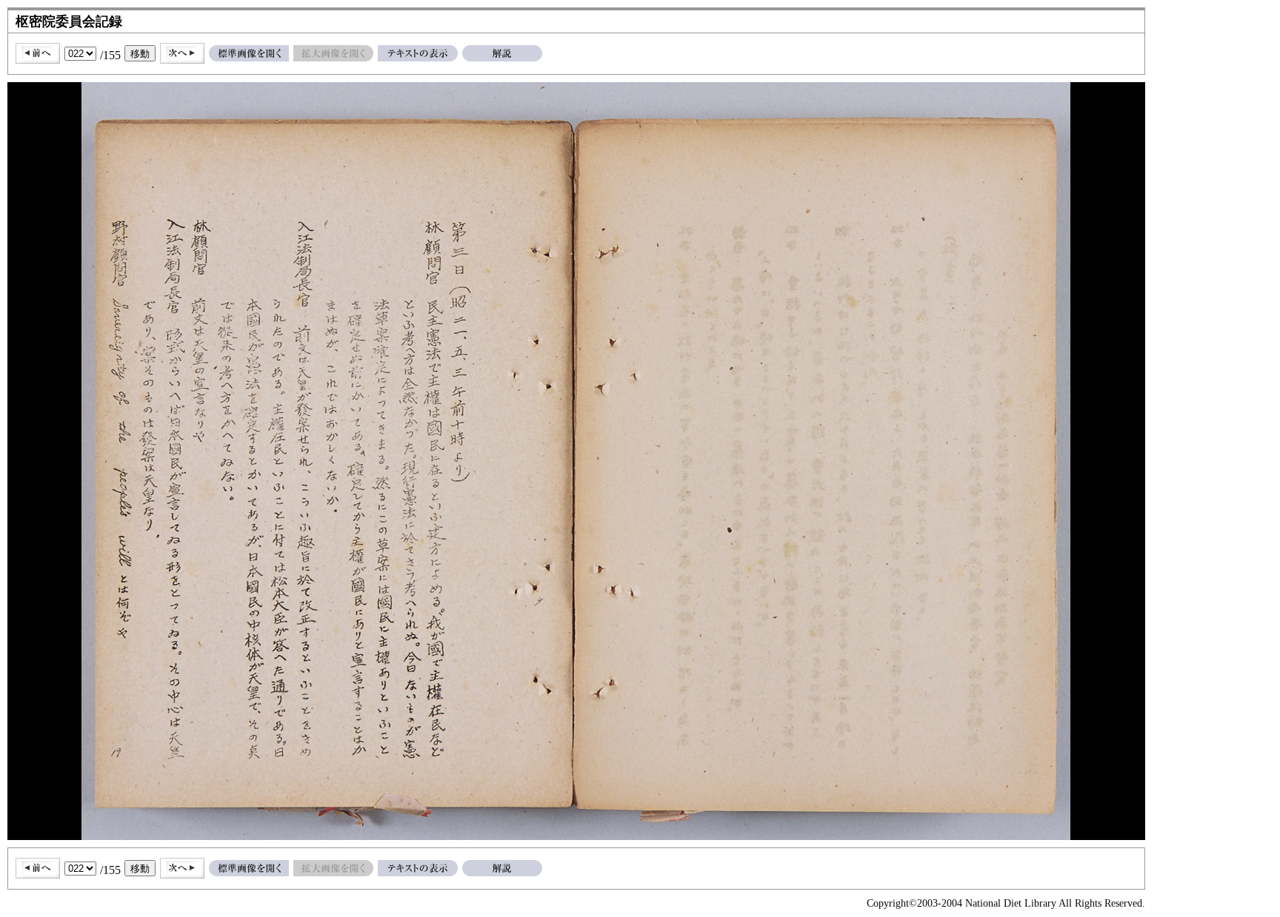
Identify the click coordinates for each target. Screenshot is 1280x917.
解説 (502, 53)
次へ (182, 53)
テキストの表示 (418, 53)
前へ (38, 53)
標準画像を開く (249, 53)
